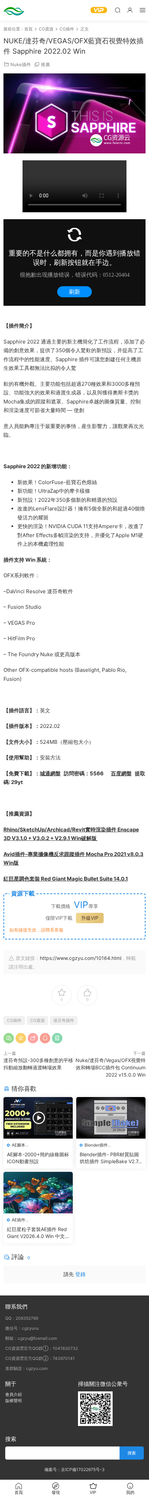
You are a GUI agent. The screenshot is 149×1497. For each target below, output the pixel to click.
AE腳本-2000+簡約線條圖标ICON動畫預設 (38, 1157)
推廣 (45, 64)
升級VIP (89, 918)
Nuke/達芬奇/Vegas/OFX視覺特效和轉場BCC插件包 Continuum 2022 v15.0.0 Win (111, 1067)
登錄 (80, 1274)
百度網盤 (121, 773)
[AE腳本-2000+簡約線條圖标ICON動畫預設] (38, 1118)
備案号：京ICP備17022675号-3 (74, 1469)
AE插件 (18, 1219)
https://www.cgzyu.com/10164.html (80, 958)
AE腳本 (18, 1145)
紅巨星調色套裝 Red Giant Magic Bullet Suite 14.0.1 (65, 878)
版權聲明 (13, 1400)
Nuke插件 (20, 64)
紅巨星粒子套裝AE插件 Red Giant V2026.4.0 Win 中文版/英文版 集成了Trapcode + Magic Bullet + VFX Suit (37, 1233)
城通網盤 (50, 773)
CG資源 (37, 1020)
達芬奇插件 (63, 1020)
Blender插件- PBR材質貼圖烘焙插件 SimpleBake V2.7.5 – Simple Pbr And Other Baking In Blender (111, 1158)
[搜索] (117, 10)
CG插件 (14, 1020)
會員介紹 (13, 1394)
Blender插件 (96, 1145)
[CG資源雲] (13, 10)
